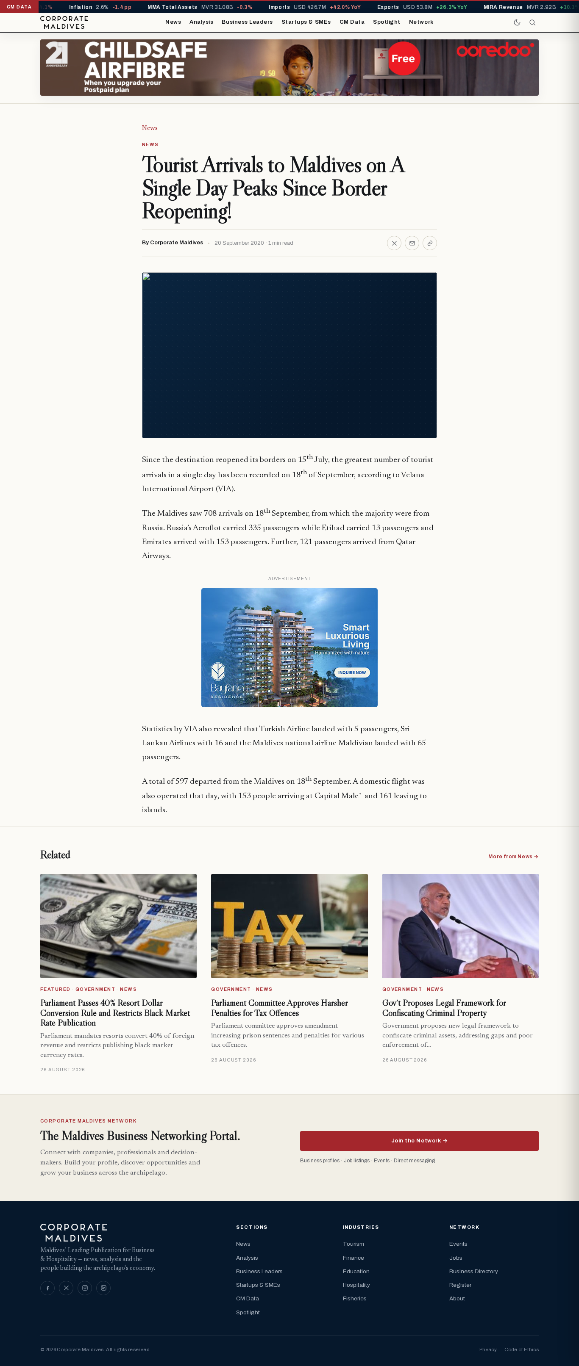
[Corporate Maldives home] (64, 22)
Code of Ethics (521, 1349)
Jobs (455, 1258)
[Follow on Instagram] (85, 1288)
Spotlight (387, 22)
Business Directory (473, 1271)
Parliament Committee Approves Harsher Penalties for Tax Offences (279, 1007)
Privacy (488, 1349)
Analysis (201, 22)
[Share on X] (394, 243)
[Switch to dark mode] (517, 22)
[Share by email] (412, 243)
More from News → (513, 857)
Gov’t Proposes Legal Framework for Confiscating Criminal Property (444, 1007)
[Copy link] (430, 243)
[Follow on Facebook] (47, 1288)
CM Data (352, 22)
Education (356, 1271)
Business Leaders (247, 22)
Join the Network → (419, 1141)
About (457, 1298)
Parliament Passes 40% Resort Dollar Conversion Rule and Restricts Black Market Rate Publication (115, 1012)
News (173, 22)
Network (421, 22)
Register (460, 1285)
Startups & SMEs (306, 22)
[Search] (532, 22)
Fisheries (355, 1298)
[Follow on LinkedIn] (103, 1288)
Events (458, 1244)
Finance (353, 1258)
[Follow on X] (66, 1288)
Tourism (353, 1244)
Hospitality (356, 1285)
